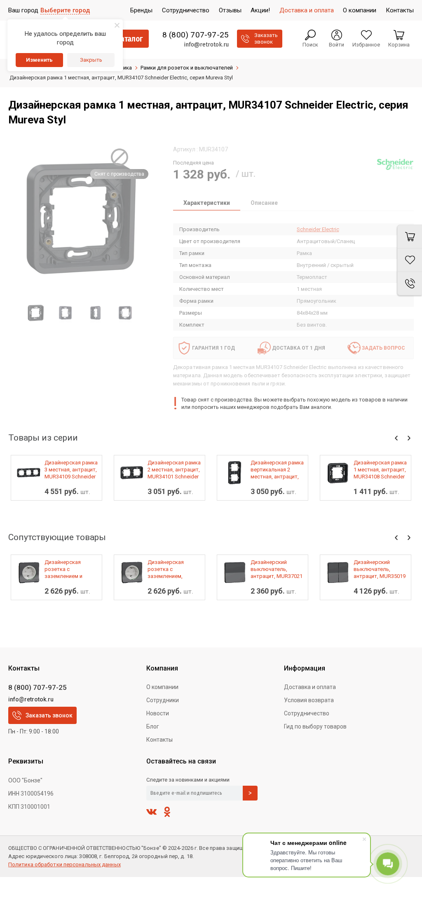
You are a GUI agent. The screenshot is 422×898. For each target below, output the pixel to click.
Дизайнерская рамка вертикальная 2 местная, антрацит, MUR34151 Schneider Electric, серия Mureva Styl (277, 469)
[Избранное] (409, 260)
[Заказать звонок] (409, 283)
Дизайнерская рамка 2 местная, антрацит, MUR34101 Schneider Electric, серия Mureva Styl (174, 469)
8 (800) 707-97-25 (195, 34)
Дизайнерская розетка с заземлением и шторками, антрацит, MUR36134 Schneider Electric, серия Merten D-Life (71, 569)
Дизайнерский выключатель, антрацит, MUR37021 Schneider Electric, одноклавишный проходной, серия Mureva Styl (276, 569)
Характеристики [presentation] (206, 203)
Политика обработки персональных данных (64, 864)
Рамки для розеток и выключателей (187, 68)
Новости (157, 713)
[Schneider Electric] (395, 164)
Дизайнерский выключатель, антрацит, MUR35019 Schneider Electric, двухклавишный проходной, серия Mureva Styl (380, 569)
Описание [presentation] (264, 203)
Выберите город (65, 10)
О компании (162, 687)
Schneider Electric (318, 229)
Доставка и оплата (310, 687)
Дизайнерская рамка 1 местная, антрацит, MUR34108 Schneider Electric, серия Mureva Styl (380, 469)
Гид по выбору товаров (315, 726)
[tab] (206, 203)
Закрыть (91, 60)
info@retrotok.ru (206, 44)
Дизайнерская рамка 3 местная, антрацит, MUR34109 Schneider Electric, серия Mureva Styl (71, 469)
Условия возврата (309, 700)
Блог (152, 726)
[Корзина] (409, 236)
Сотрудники (162, 700)
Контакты (159, 739)
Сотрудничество (306, 713)
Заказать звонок (49, 715)
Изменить (39, 60)
